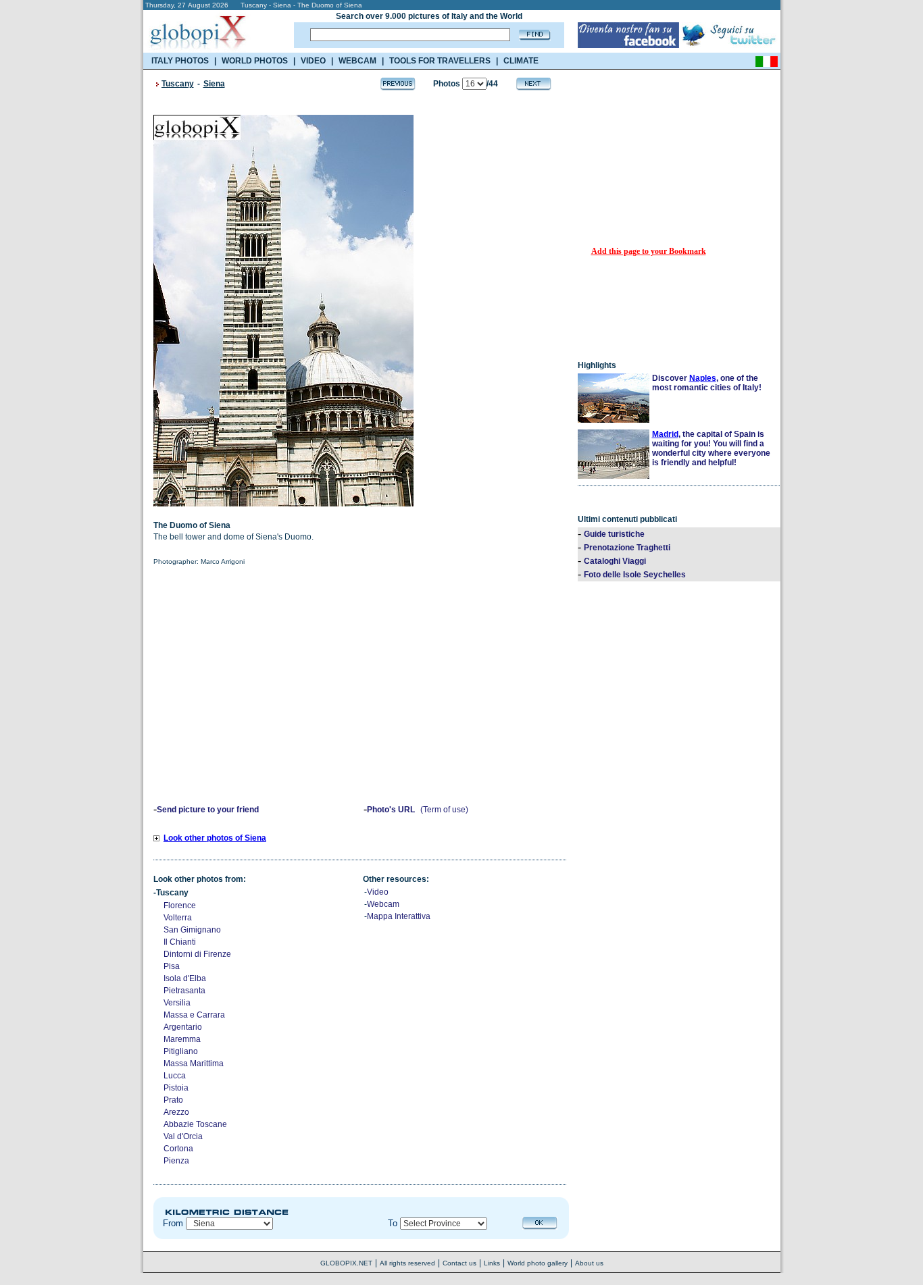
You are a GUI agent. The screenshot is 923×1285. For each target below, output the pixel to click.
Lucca (175, 1075)
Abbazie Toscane (195, 1124)
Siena (214, 83)
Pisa (172, 966)
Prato (173, 1100)
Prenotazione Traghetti (627, 547)
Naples (702, 378)
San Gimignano (192, 930)
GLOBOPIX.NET (346, 1263)
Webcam (383, 904)
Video (378, 892)
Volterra (178, 917)
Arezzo (176, 1112)
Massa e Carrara (194, 1015)
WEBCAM (357, 60)
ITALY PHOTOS (180, 60)
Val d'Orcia (183, 1136)
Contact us (459, 1263)
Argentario (183, 1027)
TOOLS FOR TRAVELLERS (440, 60)
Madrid (665, 434)
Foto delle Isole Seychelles (635, 574)
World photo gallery (537, 1263)
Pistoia (176, 1088)
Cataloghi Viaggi (615, 561)
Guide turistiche (614, 534)
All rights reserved (407, 1263)
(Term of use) (444, 809)
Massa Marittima (194, 1063)
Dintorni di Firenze (197, 954)
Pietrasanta (184, 990)
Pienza (176, 1160)
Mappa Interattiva (398, 916)
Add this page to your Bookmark (648, 251)
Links (492, 1263)
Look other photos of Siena (215, 838)
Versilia (177, 1002)
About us (589, 1263)
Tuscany (177, 83)
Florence (180, 905)
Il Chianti (180, 942)
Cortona (178, 1148)
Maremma (182, 1039)
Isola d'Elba (185, 978)
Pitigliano (181, 1051)
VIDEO (313, 60)
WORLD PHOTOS (255, 60)
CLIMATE (521, 60)
